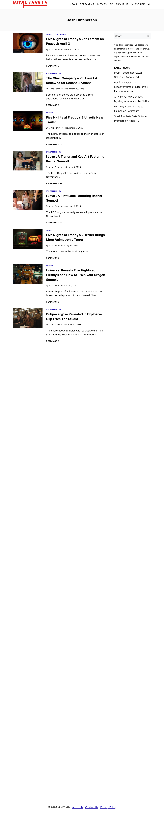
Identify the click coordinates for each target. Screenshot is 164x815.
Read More (54, 66)
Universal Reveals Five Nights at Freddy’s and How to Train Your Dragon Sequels (75, 275)
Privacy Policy (108, 807)
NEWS (73, 4)
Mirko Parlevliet (56, 49)
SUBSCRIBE (138, 4)
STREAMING (87, 4)
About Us (77, 807)
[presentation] (28, 43)
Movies (49, 34)
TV (111, 4)
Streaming (60, 34)
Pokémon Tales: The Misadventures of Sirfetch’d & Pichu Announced (131, 87)
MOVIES (102, 4)
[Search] (148, 36)
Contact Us (91, 807)
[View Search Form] (149, 4)
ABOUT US (122, 4)
